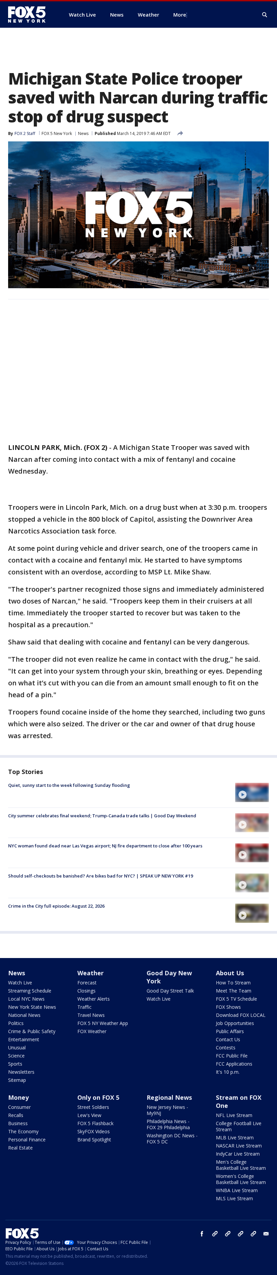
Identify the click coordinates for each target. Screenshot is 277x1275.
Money (18, 1097)
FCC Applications (234, 1064)
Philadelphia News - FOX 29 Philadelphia (168, 1124)
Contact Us (228, 1039)
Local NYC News (26, 999)
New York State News (32, 1007)
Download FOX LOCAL (241, 1015)
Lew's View (89, 1115)
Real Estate (20, 1147)
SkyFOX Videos (93, 1131)
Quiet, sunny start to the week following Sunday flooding (69, 785)
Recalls (15, 1115)
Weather (90, 973)
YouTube (240, 1233)
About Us (230, 973)
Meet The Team (233, 990)
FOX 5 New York (57, 133)
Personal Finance (27, 1139)
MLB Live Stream (235, 1137)
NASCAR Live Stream (239, 1145)
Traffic (84, 1007)
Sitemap (17, 1080)
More (179, 14)
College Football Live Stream (238, 1126)
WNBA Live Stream (237, 1190)
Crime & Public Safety (31, 1031)
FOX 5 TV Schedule (236, 999)
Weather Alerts (93, 999)
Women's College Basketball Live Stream (241, 1179)
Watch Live (20, 982)
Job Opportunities (235, 1023)
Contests (225, 1047)
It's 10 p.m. (228, 1072)
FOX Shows (228, 1007)
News (83, 133)
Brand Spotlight (94, 1139)
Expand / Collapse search (265, 14)
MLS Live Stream (234, 1198)
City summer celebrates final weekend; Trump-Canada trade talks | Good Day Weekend (102, 816)
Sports (15, 1064)
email (266, 1233)
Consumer (19, 1107)
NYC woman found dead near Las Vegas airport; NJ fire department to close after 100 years (105, 846)
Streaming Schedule (29, 990)
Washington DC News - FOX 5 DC (172, 1138)
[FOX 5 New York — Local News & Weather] (30, 14)
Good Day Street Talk (170, 990)
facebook (202, 1233)
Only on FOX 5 (98, 1097)
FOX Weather (91, 1031)
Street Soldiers (93, 1107)
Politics (16, 1023)
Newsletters (21, 1072)
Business (18, 1123)
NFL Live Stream (234, 1115)
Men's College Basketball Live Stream (241, 1165)
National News (24, 1015)
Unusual (17, 1047)
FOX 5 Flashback (95, 1123)
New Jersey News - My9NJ (167, 1110)
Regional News (169, 1097)
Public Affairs (230, 1031)
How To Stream (233, 982)
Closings (86, 990)
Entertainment (23, 1039)
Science (16, 1055)
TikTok (227, 1233)
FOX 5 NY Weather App (102, 1023)
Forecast (87, 982)
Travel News (91, 1015)
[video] (252, 792)
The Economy (23, 1131)
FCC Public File (232, 1055)
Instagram (214, 1233)
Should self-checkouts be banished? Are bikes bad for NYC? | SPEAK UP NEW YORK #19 (100, 876)
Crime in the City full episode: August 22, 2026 (56, 906)
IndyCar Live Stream (238, 1154)
